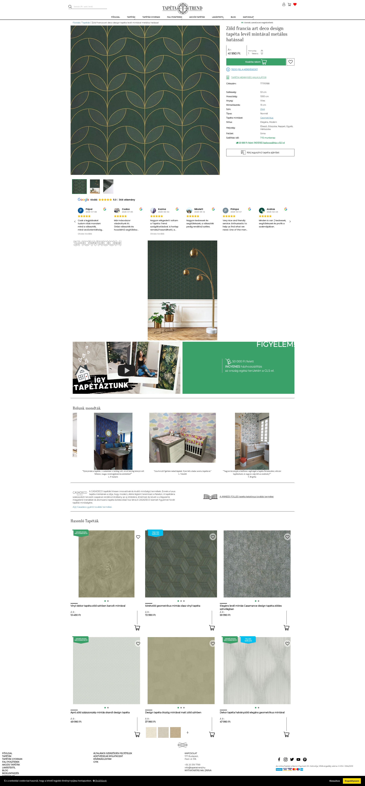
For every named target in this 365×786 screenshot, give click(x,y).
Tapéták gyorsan (12, 759)
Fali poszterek (10, 762)
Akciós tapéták (11, 764)
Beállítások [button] (101, 781)
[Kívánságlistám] (295, 4)
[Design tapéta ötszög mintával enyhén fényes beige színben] (175, 732)
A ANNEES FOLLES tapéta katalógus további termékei (247, 496)
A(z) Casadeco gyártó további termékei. (92, 507)
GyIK (95, 762)
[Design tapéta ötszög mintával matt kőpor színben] (163, 732)
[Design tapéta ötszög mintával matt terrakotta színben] (187, 732)
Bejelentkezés (10, 773)
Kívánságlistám (102, 759)
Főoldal (76, 22)
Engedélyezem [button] (352, 781)
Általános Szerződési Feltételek (112, 753)
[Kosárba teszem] (137, 628)
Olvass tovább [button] (121, 234)
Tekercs (255, 53)
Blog (5, 770)
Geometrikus (266, 118)
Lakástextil (8, 767)
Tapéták (86, 22)
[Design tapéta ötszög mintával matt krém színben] (151, 732)
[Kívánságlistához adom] (290, 61)
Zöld (262, 109)
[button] (290, 221)
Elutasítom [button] (334, 781)
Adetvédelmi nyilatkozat (108, 756)
